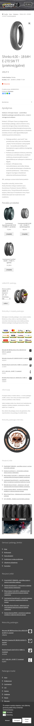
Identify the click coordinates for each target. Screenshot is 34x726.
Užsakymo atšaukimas (11, 562)
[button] (29, 23)
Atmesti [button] (7, 720)
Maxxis (6, 698)
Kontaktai (7, 566)
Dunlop (6, 691)
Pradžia (6, 14)
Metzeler (7, 701)
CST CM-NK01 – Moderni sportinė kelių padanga (17, 499)
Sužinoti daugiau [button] (8, 709)
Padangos (15, 14)
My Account (7, 552)
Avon (5, 677)
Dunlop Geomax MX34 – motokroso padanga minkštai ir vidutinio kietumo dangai (16, 490)
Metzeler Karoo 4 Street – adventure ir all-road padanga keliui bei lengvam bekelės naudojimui (17, 485)
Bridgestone (8, 681)
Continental (8, 684)
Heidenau (7, 694)
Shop (10, 14)
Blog (5, 549)
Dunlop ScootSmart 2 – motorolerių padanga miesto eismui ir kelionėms (16, 471)
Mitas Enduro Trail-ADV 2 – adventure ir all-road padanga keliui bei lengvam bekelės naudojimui (17, 476)
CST (5, 687)
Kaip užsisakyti (8, 556)
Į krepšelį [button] (9, 234)
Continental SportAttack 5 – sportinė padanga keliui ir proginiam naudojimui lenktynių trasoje (17, 481)
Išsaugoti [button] (17, 720)
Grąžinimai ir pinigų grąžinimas (13, 559)
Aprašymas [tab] (5, 102)
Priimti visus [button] (27, 720)
